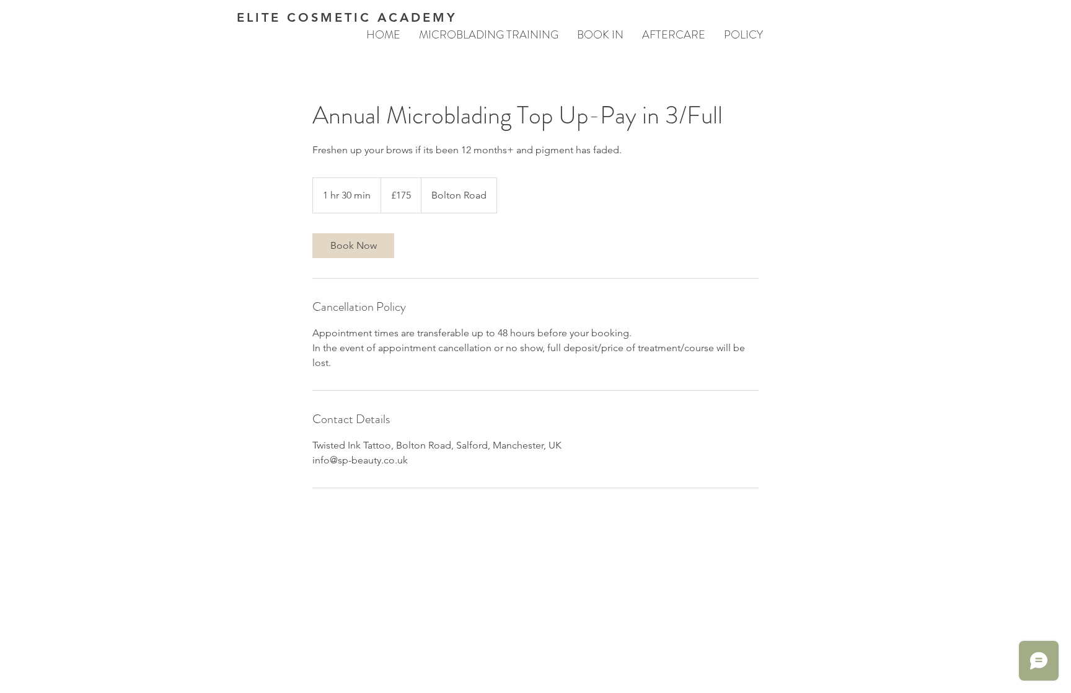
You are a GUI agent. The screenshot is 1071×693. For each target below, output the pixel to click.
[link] (353, 245)
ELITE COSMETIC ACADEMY (347, 17)
